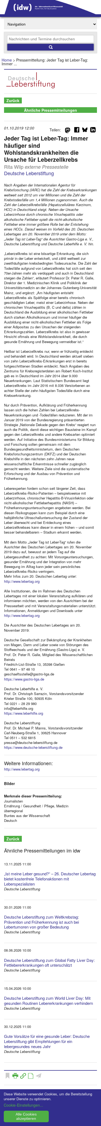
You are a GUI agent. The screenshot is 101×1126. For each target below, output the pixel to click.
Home (7, 60)
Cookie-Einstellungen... (23, 1105)
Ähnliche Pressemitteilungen (50, 110)
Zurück (12, 100)
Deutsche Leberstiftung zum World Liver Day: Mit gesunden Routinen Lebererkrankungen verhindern (48, 1000)
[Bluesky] (85, 131)
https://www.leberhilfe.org (23, 713)
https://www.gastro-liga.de (24, 679)
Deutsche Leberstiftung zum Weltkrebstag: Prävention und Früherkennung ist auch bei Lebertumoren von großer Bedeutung (41, 922)
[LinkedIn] (93, 131)
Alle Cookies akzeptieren (26, 1116)
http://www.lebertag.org (22, 581)
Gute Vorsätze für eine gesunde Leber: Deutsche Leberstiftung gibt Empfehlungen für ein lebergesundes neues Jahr (47, 1041)
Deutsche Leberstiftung (29, 173)
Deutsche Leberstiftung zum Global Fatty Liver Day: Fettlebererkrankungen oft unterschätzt (49, 962)
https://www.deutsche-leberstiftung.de (33, 747)
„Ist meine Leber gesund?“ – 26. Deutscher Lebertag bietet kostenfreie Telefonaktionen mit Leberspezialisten (50, 879)
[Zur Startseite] (50, 12)
